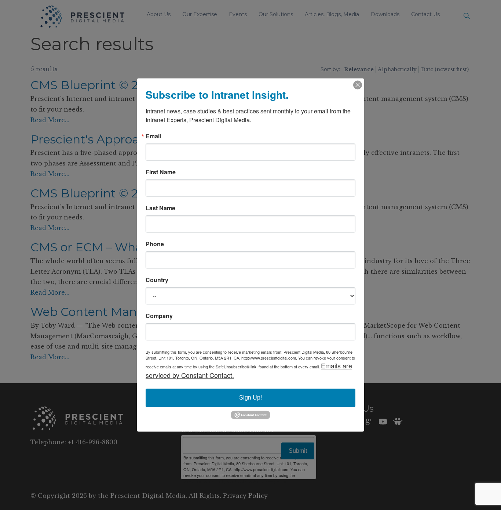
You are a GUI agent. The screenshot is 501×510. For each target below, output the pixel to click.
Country (157, 280)
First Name (161, 172)
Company (159, 316)
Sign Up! (250, 397)
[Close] (357, 84)
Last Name (160, 208)
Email (153, 136)
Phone (155, 244)
